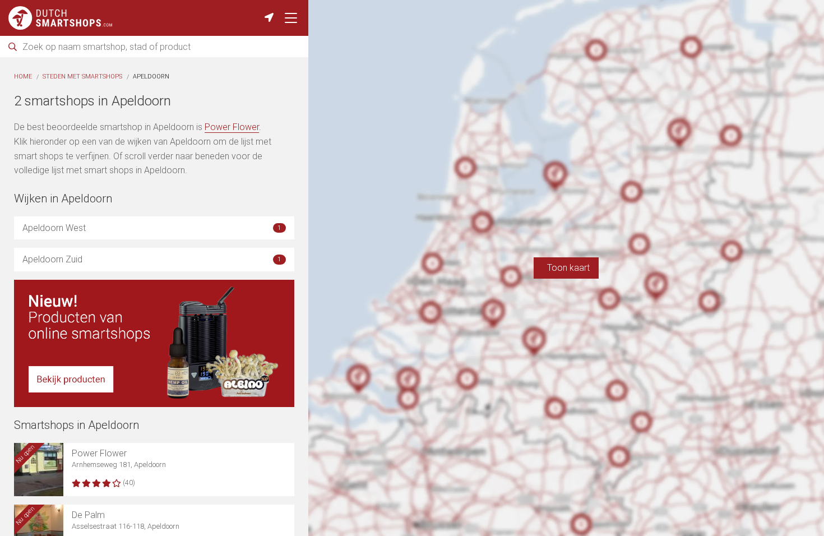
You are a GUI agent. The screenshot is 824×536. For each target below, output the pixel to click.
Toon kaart (566, 267)
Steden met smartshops (82, 76)
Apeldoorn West (151, 228)
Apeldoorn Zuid (151, 259)
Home (23, 76)
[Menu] (291, 18)
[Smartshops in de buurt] (269, 18)
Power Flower (232, 127)
